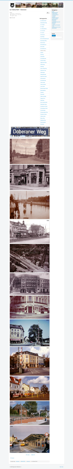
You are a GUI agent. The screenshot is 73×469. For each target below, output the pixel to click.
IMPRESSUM (54, 28)
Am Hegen (42, 26)
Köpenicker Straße (43, 76)
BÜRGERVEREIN (55, 12)
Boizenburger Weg (43, 40)
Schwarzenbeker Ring (44, 112)
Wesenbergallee (43, 122)
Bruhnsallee (42, 46)
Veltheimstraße (42, 116)
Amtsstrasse (42, 34)
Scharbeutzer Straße (43, 106)
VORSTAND (54, 15)
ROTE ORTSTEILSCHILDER (56, 27)
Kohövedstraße (42, 78)
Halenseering (42, 64)
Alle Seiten (42, 124)
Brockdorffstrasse (43, 44)
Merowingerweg (43, 90)
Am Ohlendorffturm (43, 28)
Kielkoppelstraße (43, 74)
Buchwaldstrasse (43, 48)
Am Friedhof (42, 24)
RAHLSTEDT (54, 19)
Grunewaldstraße (43, 58)
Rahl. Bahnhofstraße (43, 102)
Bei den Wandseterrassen (44, 38)
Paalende (42, 92)
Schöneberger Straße (43, 108)
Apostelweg (42, 36)
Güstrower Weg (43, 60)
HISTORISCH (54, 20)
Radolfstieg (42, 100)
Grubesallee (42, 56)
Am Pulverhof (42, 30)
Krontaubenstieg (43, 80)
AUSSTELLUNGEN (55, 18)
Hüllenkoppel (42, 72)
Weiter (32, 454)
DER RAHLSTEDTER (55, 14)
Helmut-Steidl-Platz (43, 68)
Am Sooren (42, 32)
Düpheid (41, 52)
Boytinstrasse (42, 42)
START (53, 11)
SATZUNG (53, 16)
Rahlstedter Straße (43, 104)
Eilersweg (42, 54)
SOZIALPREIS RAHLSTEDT (56, 21)
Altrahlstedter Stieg (43, 22)
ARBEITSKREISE (54, 13)
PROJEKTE (54, 22)
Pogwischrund (42, 98)
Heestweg (42, 66)
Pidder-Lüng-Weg (43, 96)
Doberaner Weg (43, 50)
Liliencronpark (42, 82)
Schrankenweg (42, 110)
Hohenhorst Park (43, 70)
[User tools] (48, 13)
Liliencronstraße (43, 84)
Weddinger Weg (43, 120)
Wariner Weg (42, 118)
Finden (54, 35)
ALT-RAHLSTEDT (43, 20)
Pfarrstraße (42, 94)
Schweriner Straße (43, 114)
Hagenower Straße (43, 62)
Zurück (28, 454)
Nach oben (61, 466)
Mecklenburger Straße (44, 88)
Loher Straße (42, 86)
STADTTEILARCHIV (55, 17)
